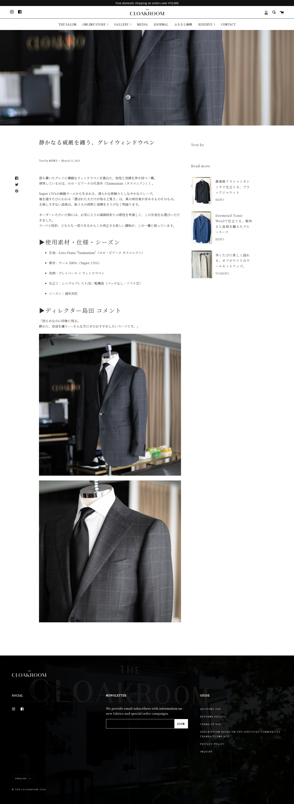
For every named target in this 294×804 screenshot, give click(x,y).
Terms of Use (210, 724)
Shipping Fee (210, 708)
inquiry (206, 751)
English (21, 778)
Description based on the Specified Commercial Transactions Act (240, 734)
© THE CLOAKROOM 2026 (29, 789)
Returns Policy (212, 716)
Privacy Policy (212, 743)
